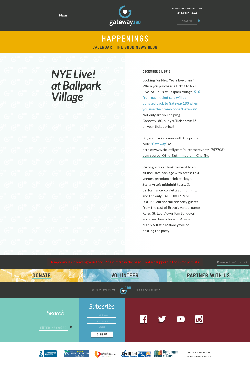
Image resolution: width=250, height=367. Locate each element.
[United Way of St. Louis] (136, 354)
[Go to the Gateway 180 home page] (125, 15)
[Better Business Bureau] (47, 354)
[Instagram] (199, 320)
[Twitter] (162, 320)
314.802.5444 (187, 13)
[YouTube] (181, 320)
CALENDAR (102, 47)
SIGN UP (102, 334)
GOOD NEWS (137, 47)
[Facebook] (144, 320)
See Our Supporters (199, 352)
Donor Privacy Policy (199, 356)
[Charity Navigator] (76, 354)
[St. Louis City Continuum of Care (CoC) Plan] (166, 354)
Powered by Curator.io (233, 262)
